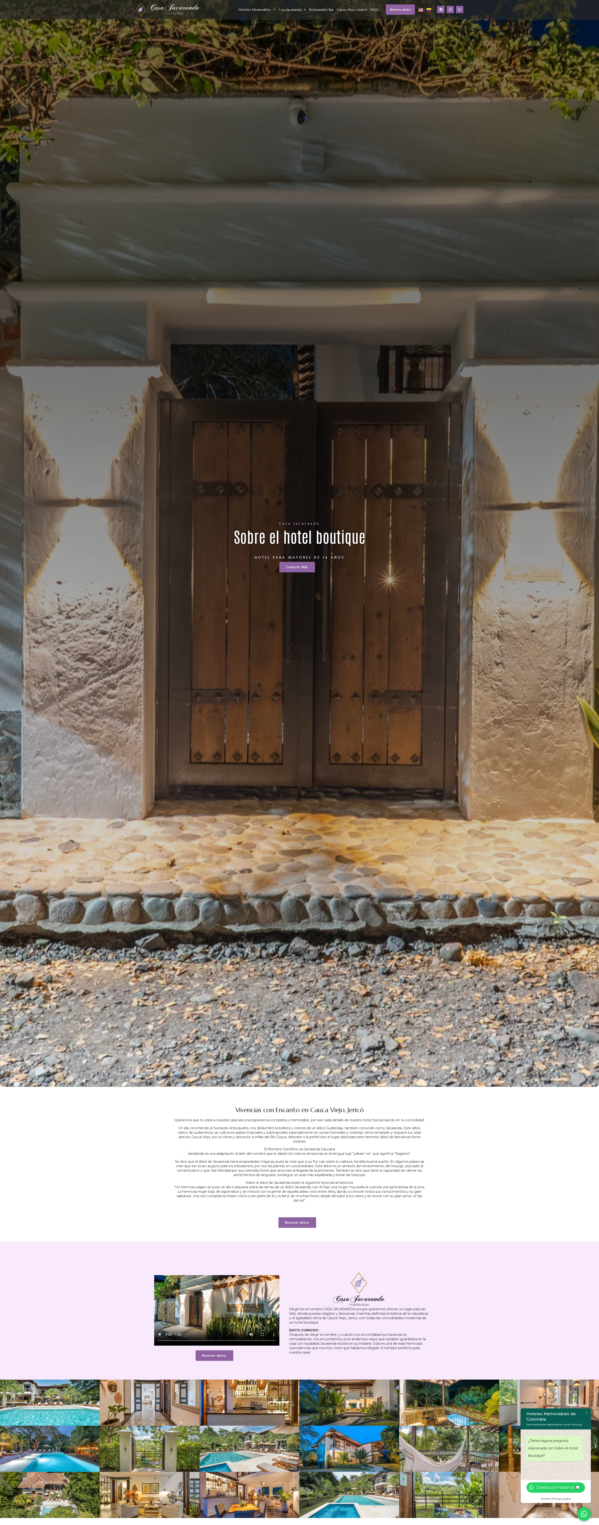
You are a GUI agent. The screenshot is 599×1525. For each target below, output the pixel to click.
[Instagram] (450, 9)
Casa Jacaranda (290, 9)
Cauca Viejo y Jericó (352, 9)
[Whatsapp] (459, 9)
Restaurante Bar (321, 9)
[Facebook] (440, 9)
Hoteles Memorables (255, 9)
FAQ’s (374, 9)
